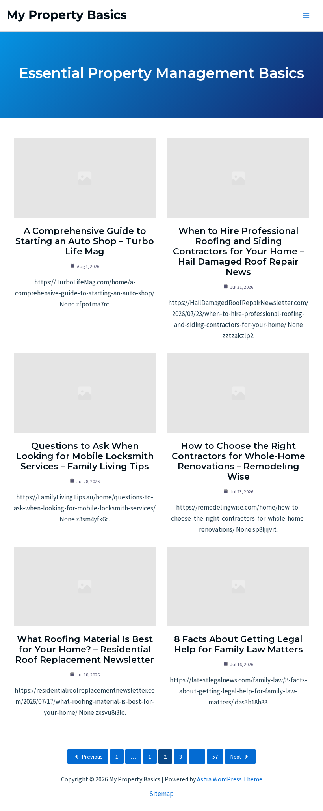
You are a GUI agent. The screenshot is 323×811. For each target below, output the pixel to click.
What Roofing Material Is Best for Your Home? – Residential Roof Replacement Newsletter (84, 649)
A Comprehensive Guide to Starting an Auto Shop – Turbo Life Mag (84, 241)
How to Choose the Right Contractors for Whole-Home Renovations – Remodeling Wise (238, 461)
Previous (92, 756)
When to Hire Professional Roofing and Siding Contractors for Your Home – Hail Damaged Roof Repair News (238, 251)
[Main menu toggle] (306, 16)
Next (235, 756)
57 (215, 756)
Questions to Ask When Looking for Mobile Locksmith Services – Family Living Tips (85, 456)
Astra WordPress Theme (229, 779)
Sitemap (161, 793)
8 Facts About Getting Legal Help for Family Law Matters (238, 644)
